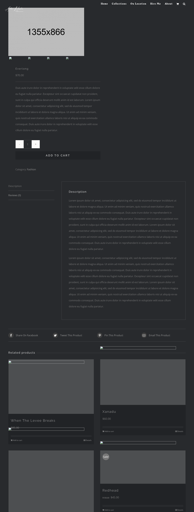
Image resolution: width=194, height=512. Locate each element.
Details (180, 431)
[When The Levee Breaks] (51, 386)
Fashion (31, 169)
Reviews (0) (14, 195)
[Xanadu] (143, 382)
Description (15, 186)
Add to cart (58, 155)
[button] (184, 4)
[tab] (31, 186)
